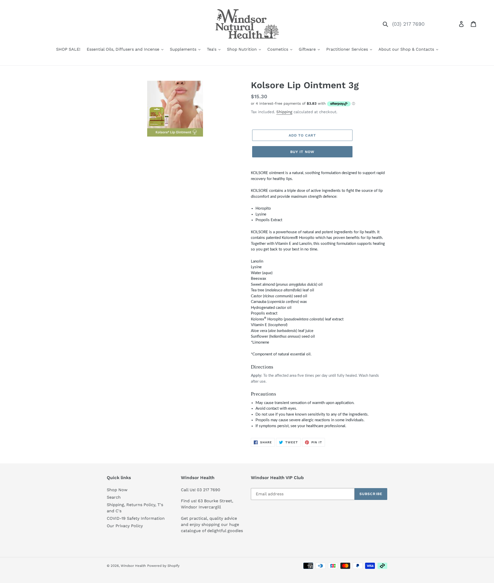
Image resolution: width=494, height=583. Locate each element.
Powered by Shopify (163, 566)
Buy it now (302, 152)
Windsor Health (133, 566)
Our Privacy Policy (125, 525)
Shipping (284, 112)
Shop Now (117, 489)
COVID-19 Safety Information (136, 518)
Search (114, 497)
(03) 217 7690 (408, 24)
